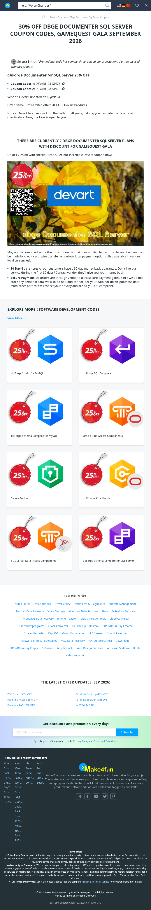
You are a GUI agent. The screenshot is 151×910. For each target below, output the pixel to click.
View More (15, 318)
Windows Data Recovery (84, 611)
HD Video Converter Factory (8, 801)
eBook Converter (58, 626)
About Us (30, 763)
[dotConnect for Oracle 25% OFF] (111, 472)
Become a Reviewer (41, 782)
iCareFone (8, 778)
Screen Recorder (34, 633)
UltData (8, 782)
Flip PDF (53, 633)
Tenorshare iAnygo (8, 797)
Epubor (19, 830)
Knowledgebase (41, 773)
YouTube (96, 796)
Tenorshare (19, 773)
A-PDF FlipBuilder (19, 840)
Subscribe (127, 732)
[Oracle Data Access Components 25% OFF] (111, 410)
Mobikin (19, 825)
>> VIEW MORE (85, 705)
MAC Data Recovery (73, 640)
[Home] (45, 17)
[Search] (107, 5)
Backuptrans (19, 811)
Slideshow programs (31, 626)
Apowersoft (19, 835)
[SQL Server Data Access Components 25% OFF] (39, 535)
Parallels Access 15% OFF (22, 699)
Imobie (19, 816)
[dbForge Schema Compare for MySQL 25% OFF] (39, 410)
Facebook (87, 796)
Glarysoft (19, 801)
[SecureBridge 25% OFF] (39, 472)
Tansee (19, 821)
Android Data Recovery (30, 611)
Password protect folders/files (38, 640)
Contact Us (30, 782)
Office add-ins (42, 604)
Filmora (8, 763)
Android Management (122, 604)
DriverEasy (8, 768)
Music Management (74, 633)
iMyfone (19, 797)
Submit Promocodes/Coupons (41, 778)
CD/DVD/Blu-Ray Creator (117, 626)
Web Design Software (90, 648)
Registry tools (65, 648)
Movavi (19, 768)
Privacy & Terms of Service (95, 881)
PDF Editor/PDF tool (100, 640)
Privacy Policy (81, 741)
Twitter (105, 796)
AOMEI (19, 787)
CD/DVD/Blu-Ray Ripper (23, 648)
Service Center (30, 773)
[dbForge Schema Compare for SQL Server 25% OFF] (111, 535)
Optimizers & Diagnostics (89, 604)
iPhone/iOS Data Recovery (38, 618)
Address (30, 778)
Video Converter (119, 618)
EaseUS (19, 778)
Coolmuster (8, 773)
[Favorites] (137, 5)
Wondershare (19, 782)
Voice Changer (56, 611)
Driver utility (62, 604)
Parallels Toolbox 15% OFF (91, 699)
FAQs (40, 763)
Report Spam (41, 768)
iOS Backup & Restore (85, 626)
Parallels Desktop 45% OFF (92, 694)
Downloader (123, 640)
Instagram (79, 796)
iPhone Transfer (67, 618)
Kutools (19, 763)
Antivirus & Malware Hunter (124, 648)
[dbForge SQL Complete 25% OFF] (111, 348)
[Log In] (146, 5)
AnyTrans (8, 787)
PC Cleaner (96, 633)
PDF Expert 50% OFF (19, 694)
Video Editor (22, 604)
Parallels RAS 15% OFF (21, 705)
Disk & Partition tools (93, 618)
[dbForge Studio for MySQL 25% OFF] (39, 348)
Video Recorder (75, 655)
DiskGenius (8, 792)
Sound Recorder (117, 633)
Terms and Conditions (105, 741)
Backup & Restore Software (119, 611)
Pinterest (113, 796)
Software (47, 648)
